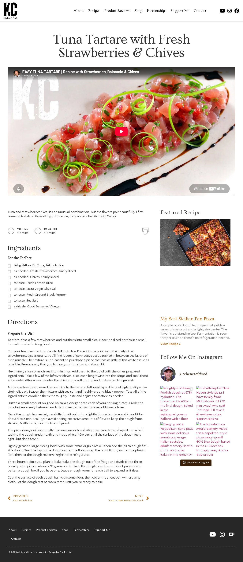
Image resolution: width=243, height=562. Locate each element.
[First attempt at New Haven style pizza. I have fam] (213, 403)
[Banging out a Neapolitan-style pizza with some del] (177, 439)
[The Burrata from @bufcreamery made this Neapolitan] (213, 439)
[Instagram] (229, 10)
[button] (222, 534)
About (79, 11)
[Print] (145, 230)
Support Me (180, 11)
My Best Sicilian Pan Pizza (187, 319)
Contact (200, 11)
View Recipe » (170, 344)
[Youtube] (222, 10)
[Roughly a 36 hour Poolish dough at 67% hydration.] (177, 403)
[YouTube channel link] (212, 534)
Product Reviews (117, 11)
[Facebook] (236, 10)
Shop (138, 11)
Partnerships (156, 11)
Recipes (94, 11)
